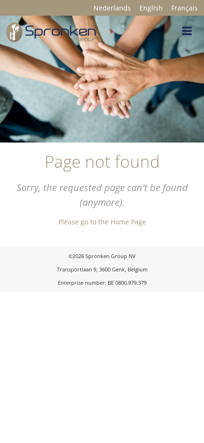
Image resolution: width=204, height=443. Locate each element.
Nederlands (112, 7)
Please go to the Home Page (102, 221)
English (151, 7)
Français (184, 7)
